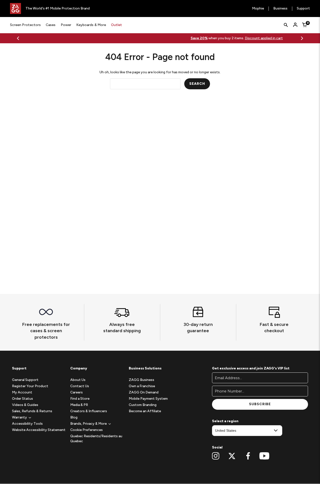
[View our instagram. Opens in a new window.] (215, 456)
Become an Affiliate (145, 411)
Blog (74, 417)
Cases (51, 25)
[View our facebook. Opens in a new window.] (248, 456)
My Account (22, 392)
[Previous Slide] (18, 38)
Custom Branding (142, 405)
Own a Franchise (142, 386)
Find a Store (80, 398)
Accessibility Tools (27, 423)
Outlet (116, 25)
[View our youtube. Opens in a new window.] (264, 456)
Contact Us (79, 386)
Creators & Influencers (88, 411)
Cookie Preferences (86, 430)
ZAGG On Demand (143, 392)
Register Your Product (30, 386)
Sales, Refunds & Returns (32, 411)
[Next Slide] (302, 38)
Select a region (225, 421)
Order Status (22, 398)
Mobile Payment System (148, 398)
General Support (25, 380)
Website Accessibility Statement (39, 430)
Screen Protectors (25, 25)
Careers (76, 392)
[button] (19, 417)
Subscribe (260, 404)
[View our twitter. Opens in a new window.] (232, 456)
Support (303, 9)
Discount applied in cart (187, 38)
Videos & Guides (25, 405)
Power (66, 25)
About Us (78, 380)
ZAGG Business (141, 380)
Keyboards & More (91, 25)
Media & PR (79, 405)
